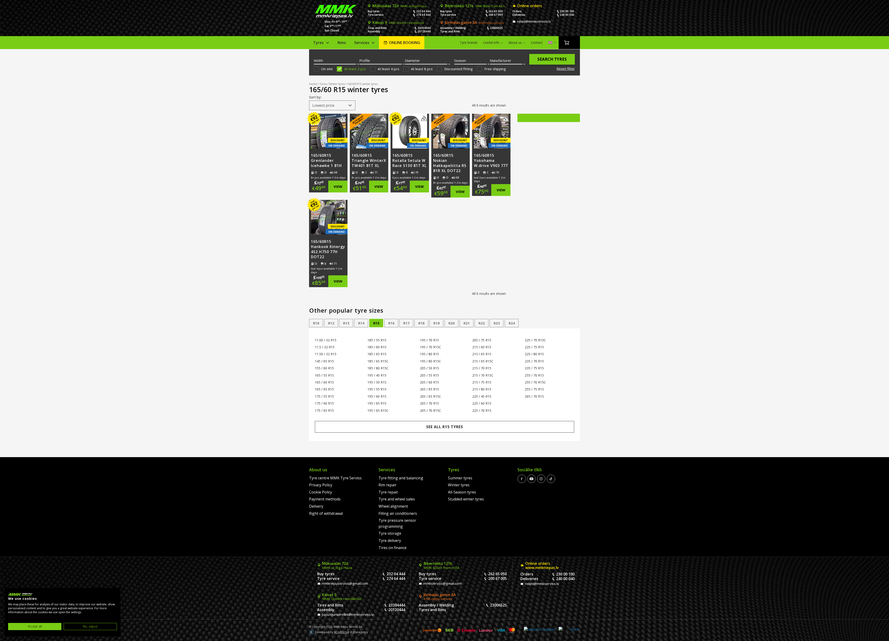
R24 (512, 323)
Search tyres (552, 59)
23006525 (496, 28)
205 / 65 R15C (430, 396)
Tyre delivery (390, 540)
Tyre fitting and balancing (401, 478)
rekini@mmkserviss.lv (533, 21)
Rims (342, 42)
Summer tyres (460, 478)
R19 (436, 323)
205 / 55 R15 (429, 375)
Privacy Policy (320, 484)
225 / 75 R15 (534, 347)
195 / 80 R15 (429, 354)
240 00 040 (567, 15)
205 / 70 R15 (429, 403)
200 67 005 (495, 15)
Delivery (316, 506)
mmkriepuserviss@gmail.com (344, 583)
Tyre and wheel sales (397, 499)
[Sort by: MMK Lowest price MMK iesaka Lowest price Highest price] (332, 105)
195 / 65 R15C (377, 410)
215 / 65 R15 (481, 354)
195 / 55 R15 (376, 389)
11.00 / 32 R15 (325, 340)
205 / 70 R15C (430, 410)
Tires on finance (393, 547)
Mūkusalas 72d (399, 5)
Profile (364, 60)
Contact (537, 42)
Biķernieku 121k (475, 5)
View (338, 186)
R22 (482, 323)
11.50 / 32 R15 (325, 354)
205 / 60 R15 (429, 382)
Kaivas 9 (398, 22)
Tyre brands (469, 42)
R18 (421, 323)
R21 (466, 323)
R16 (391, 323)
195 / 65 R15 (376, 403)
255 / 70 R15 (534, 375)
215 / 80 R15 (481, 389)
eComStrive (341, 632)
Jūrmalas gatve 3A (474, 22)
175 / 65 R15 (324, 410)
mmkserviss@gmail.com (442, 583)
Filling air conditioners (398, 513)
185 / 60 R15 (376, 347)
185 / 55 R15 (376, 340)
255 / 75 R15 (534, 389)
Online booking (404, 42)
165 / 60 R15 (324, 382)
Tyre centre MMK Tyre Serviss (335, 478)
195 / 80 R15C (430, 361)
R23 (497, 323)
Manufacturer (500, 60)
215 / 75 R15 (481, 382)
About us (515, 42)
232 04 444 (423, 11)
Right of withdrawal (326, 513)
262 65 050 (495, 11)
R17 (406, 323)
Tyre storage (390, 533)
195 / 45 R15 (376, 375)
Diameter (412, 60)
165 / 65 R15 (324, 389)
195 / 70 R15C (430, 347)
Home (313, 84)
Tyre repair (388, 492)
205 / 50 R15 (429, 368)
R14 (361, 323)
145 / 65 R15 (324, 361)
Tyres (318, 42)
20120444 (424, 31)
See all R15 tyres (444, 426)
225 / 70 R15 (481, 410)
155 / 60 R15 (324, 368)
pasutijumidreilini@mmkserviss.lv (347, 614)
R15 (376, 323)
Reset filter (566, 68)
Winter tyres (337, 84)
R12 (331, 323)
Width (318, 60)
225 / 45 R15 (481, 396)
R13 (346, 323)
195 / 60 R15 (376, 396)
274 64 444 (423, 15)
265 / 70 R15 (534, 396)
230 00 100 (567, 11)
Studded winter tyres (466, 499)
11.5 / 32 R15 (325, 347)
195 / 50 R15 (376, 382)
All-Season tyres (462, 492)
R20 (451, 323)
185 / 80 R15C (377, 368)
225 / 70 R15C (535, 340)
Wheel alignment (393, 506)
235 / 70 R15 (534, 361)
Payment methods (325, 499)
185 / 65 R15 (376, 354)
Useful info (491, 42)
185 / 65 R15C (377, 361)
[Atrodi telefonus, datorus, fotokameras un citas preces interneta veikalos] (569, 630)
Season (460, 60)
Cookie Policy (320, 492)
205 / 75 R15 (481, 340)
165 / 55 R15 (324, 375)
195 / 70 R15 (429, 340)
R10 (316, 323)
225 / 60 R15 (481, 403)
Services (361, 42)
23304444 (424, 28)
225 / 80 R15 (534, 354)
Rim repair (388, 484)
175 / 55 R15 (324, 396)
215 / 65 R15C (482, 361)
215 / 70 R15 (481, 368)
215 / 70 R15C (482, 375)
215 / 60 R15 (481, 347)
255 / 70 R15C (535, 382)
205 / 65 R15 (429, 389)
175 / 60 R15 (324, 403)
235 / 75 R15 (534, 368)
